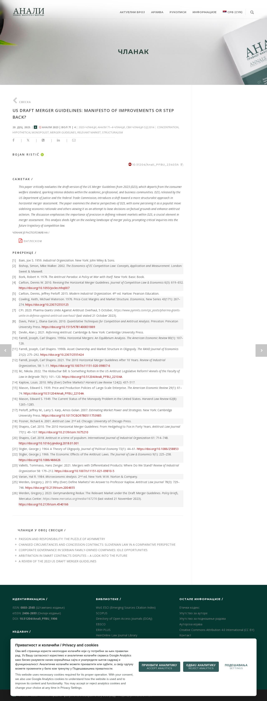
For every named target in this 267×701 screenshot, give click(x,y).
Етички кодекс (189, 607)
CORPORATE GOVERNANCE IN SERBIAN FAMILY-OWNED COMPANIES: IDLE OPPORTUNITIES (83, 550)
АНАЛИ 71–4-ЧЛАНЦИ (111, 127)
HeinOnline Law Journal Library (116, 635)
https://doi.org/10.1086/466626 (39, 460)
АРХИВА (157, 12)
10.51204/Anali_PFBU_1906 (38, 619)
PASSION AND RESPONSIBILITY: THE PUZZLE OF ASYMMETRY (62, 539)
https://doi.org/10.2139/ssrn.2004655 (50, 488)
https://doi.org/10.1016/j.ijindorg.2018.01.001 (49, 443)
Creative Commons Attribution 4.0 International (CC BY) (216, 630)
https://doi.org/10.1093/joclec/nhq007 (44, 288)
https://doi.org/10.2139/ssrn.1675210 (63, 432)
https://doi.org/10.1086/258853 (158, 449)
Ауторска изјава (190, 624)
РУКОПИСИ (178, 12)
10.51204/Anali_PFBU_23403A (155, 164)
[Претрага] (252, 12)
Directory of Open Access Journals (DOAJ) (124, 619)
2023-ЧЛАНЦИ (87, 127)
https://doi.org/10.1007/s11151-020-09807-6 (80, 366)
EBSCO (101, 624)
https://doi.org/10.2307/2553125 (47, 305)
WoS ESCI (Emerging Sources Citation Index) (126, 607)
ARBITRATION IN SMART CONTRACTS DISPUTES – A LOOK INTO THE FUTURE (73, 556)
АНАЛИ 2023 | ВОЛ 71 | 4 (58, 127)
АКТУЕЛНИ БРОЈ (132, 12)
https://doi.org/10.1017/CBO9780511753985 (71, 415)
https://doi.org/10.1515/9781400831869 (68, 327)
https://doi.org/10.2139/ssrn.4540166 (43, 504)
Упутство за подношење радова (202, 619)
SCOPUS (101, 613)
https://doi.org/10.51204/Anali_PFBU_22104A (92, 377)
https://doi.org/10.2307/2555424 (62, 355)
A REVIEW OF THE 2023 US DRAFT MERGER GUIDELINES (57, 561)
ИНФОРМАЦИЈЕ (205, 12)
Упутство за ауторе (193, 613)
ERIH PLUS (103, 630)
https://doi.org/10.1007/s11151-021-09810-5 (84, 471)
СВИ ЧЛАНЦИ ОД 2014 (140, 127)
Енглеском (33, 241)
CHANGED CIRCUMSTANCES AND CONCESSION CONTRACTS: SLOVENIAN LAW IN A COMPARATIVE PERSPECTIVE (97, 544)
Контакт (185, 635)
